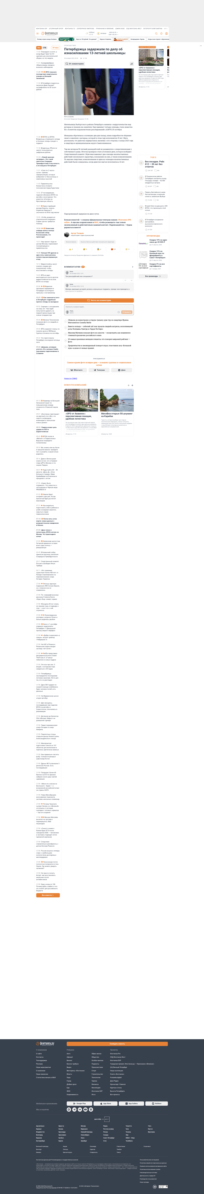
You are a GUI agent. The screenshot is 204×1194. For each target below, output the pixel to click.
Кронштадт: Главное (118, 1084)
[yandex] (91, 1109)
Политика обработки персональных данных (153, 1163)
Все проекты (115, 1094)
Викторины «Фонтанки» (76, 1071)
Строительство (97, 1074)
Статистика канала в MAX (46, 1077)
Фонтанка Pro (115, 1054)
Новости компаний (75, 385)
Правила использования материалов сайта (153, 1166)
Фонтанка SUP (41, 28)
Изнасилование (71, 242)
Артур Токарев (77, 233)
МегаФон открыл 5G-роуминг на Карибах (116, 414)
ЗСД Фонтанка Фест (134, 28)
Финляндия (96, 1088)
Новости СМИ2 (70, 378)
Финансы (95, 1084)
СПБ (44, 48)
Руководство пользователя (148, 1179)
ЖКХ (68, 1091)
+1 (125, 280)
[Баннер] (66, 39)
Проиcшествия (97, 1067)
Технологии (96, 1077)
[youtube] (85, 1109)
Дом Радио (114, 1081)
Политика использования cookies (150, 1169)
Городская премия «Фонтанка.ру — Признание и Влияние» (132, 1064)
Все (39, 48)
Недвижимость (72, 1094)
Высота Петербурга (117, 1091)
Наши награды (144, 1182)
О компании (40, 1071)
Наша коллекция (116, 1071)
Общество (95, 1057)
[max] (69, 1109)
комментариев (76, 64)
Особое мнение (97, 1060)
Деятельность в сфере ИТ (147, 1176)
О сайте (39, 1054)
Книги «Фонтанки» (117, 1074)
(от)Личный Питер (56, 28)
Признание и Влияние (105, 28)
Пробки (102, 33)
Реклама (39, 1064)
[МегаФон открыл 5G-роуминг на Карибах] (117, 400)
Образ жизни (96, 1054)
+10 (125, 295)
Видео (69, 1067)
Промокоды (153, 236)
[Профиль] (166, 33)
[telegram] (74, 1109)
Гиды (69, 1077)
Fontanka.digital (116, 1077)
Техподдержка (41, 1060)
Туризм (94, 1081)
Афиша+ (70, 1057)
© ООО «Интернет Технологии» (89, 1186)
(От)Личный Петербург (118, 1067)
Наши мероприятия (43, 1067)
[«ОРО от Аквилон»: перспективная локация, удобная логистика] (81, 400)
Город (69, 1081)
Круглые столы (116, 1088)
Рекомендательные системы (148, 1172)
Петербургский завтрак (152, 28)
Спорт (94, 1071)
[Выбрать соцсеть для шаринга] (132, 64)
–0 (131, 280)
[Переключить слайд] (168, 57)
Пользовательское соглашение (149, 1160)
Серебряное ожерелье (85, 28)
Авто (68, 1054)
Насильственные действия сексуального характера (97, 242)
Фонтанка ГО (70, 28)
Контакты (40, 1057)
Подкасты (95, 1064)
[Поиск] (156, 33)
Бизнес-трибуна (73, 1064)
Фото (94, 1094)
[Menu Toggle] (37, 33)
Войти (72, 313)
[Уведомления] (161, 33)
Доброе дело (71, 1084)
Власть (69, 1074)
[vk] (80, 1109)
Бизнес (69, 1060)
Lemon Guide (120, 28)
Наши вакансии (42, 1074)
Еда (68, 1088)
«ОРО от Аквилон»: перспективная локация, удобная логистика (79, 416)
